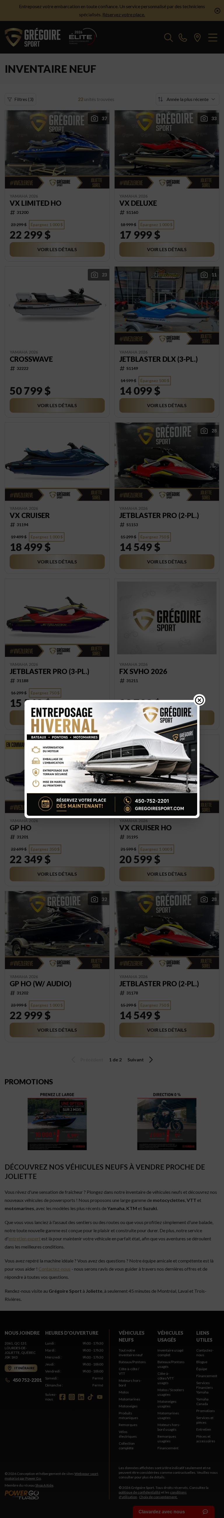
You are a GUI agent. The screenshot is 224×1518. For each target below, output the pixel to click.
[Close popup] (199, 700)
